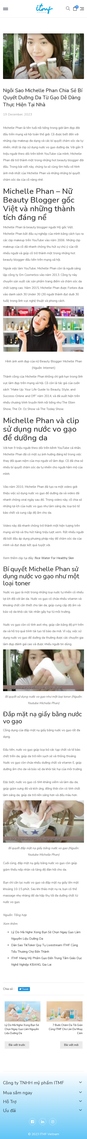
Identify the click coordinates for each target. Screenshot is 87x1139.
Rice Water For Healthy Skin (54, 558)
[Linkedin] (42, 1121)
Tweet (24, 989)
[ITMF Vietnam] (46, 8)
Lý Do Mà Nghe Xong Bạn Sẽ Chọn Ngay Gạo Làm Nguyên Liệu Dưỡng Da (22, 1029)
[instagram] (52, 1121)
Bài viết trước (17, 1045)
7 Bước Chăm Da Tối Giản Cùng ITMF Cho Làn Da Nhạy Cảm (66, 1029)
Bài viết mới (71, 1045)
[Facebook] (32, 1121)
